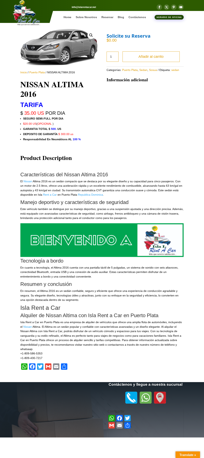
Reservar (107, 17)
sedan (175, 70)
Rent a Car (50, 194)
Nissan (28, 181)
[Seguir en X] (166, 7)
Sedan (143, 70)
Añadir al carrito (151, 57)
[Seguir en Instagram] (59, 392)
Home (67, 17)
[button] (91, 35)
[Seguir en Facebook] (159, 7)
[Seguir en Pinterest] (174, 7)
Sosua (153, 70)
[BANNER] (101, 256)
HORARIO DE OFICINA (169, 17)
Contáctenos (137, 17)
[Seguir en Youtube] (181, 7)
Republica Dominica (90, 194)
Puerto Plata (37, 72)
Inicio (23, 72)
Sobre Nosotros (86, 17)
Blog (121, 17)
